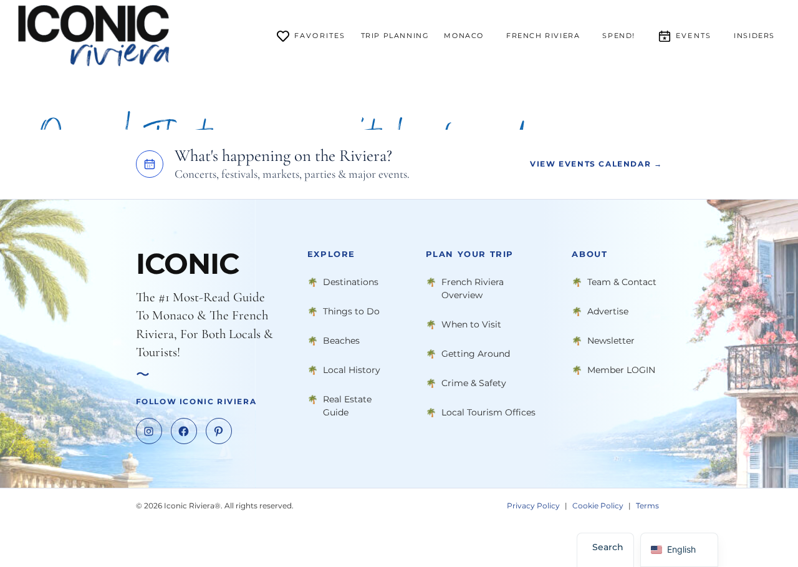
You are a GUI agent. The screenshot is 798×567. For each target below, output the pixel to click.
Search (607, 547)
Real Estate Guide (347, 405)
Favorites (320, 35)
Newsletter (611, 340)
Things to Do (351, 310)
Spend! (618, 35)
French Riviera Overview (472, 288)
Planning (395, 35)
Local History (351, 369)
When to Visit (471, 323)
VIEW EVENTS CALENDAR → (596, 163)
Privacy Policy (533, 505)
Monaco (464, 35)
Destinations (350, 281)
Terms (647, 505)
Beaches (341, 340)
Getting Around (475, 353)
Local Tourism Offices (488, 411)
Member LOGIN (621, 369)
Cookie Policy (597, 505)
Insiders (754, 35)
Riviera (543, 35)
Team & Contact (621, 281)
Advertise (607, 310)
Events (693, 35)
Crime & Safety (473, 382)
